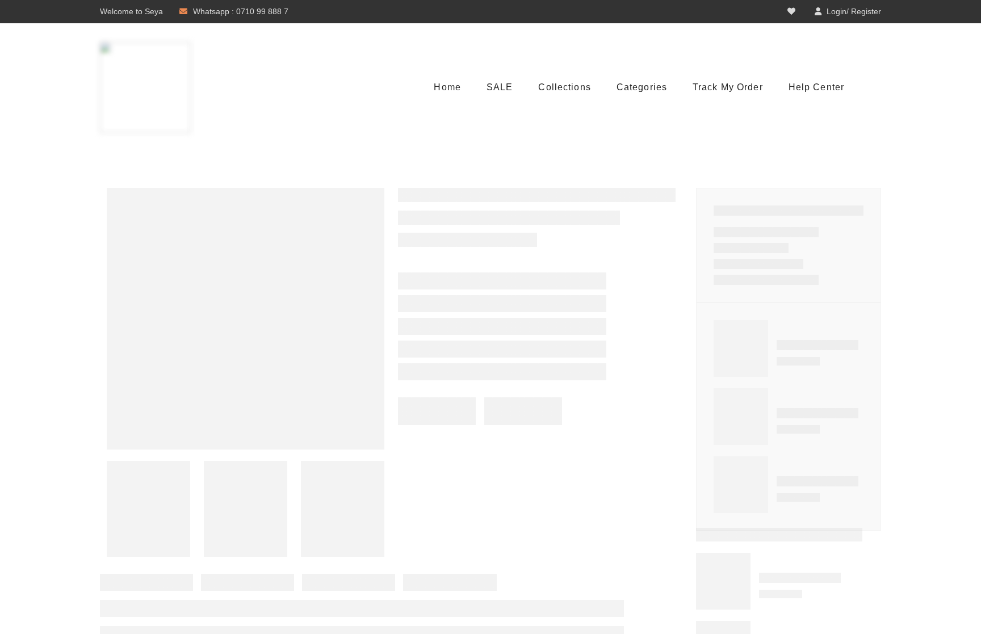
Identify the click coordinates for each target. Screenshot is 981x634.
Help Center (816, 87)
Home (447, 87)
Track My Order (728, 87)
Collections (564, 87)
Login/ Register (854, 11)
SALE (500, 87)
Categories (642, 87)
